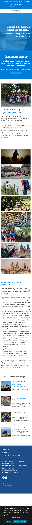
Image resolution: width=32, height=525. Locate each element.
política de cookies (16, 517)
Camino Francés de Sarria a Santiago (19, 399)
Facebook (19, 1)
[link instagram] (6, 477)
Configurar (9, 521)
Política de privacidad (8, 488)
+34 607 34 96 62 (17, 4)
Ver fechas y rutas (16, 73)
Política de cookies (7, 483)
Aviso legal (5, 480)
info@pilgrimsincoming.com (9, 1)
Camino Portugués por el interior (20, 414)
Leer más (14, 393)
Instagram (26, 1)
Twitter (16, 3)
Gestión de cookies (7, 485)
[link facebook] (3, 477)
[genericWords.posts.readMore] (6, 386)
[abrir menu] (2, 10)
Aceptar (23, 521)
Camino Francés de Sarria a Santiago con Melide (19, 383)
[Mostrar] (16, 156)
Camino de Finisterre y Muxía (19, 429)
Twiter (17, 454)
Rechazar (16, 521)
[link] (16, 11)
